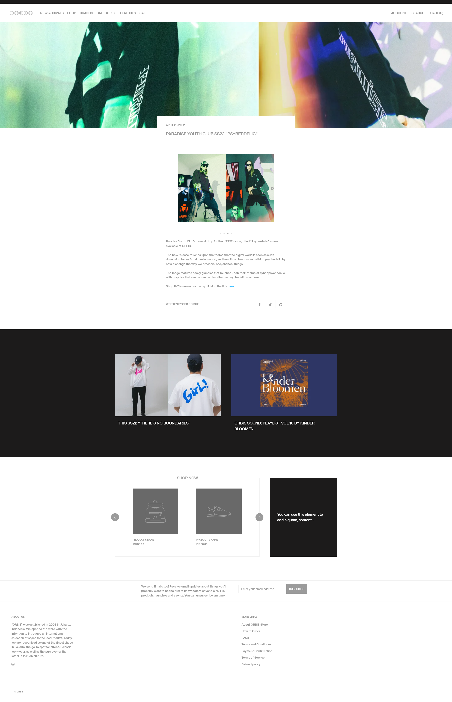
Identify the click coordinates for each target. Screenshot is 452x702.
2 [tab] (224, 234)
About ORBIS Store (255, 624)
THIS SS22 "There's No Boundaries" (154, 423)
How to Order (251, 631)
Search (418, 13)
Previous (180, 188)
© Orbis (18, 691)
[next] (259, 517)
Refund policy (251, 664)
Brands (86, 13)
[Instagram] (12, 664)
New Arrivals (52, 13)
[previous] (115, 517)
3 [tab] (228, 234)
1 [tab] (221, 234)
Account (399, 13)
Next (272, 188)
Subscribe (296, 589)
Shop (71, 13)
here (231, 286)
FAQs (245, 637)
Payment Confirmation (257, 651)
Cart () (436, 13)
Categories (106, 13)
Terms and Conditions (256, 644)
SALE (143, 13)
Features (128, 13)
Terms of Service (253, 657)
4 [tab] (231, 234)
